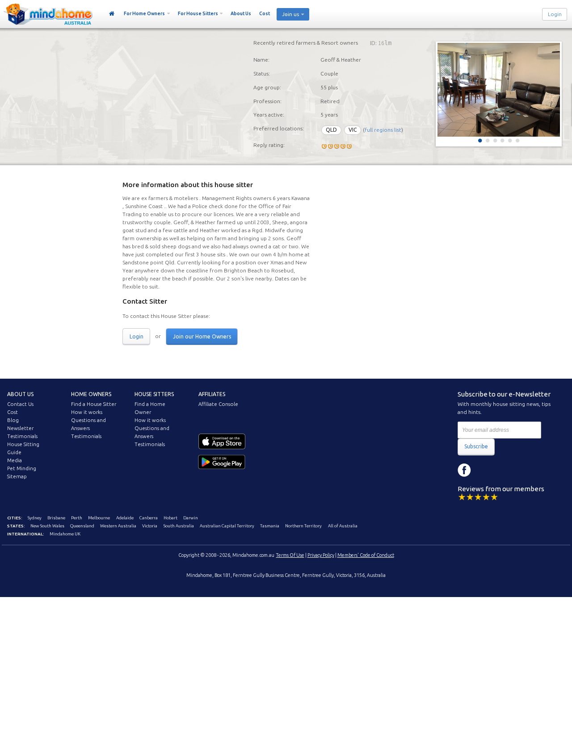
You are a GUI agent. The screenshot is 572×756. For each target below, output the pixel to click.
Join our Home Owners (202, 336)
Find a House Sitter (93, 404)
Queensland (82, 525)
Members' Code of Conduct (365, 555)
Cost (264, 13)
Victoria (149, 525)
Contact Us (20, 404)
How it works (86, 412)
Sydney (35, 517)
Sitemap (17, 476)
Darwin (190, 517)
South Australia (179, 525)
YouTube (504, 470)
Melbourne (99, 517)
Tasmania (269, 525)
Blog (13, 420)
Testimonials (22, 436)
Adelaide (125, 517)
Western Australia (118, 525)
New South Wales (47, 525)
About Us (241, 13)
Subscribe (476, 446)
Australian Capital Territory (227, 525)
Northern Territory (303, 525)
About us (20, 394)
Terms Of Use (290, 555)
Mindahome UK (65, 533)
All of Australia (343, 525)
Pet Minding (21, 468)
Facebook (464, 470)
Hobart (170, 517)
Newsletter (20, 428)
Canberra (148, 517)
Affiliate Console (218, 404)
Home (112, 13)
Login (555, 14)
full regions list (383, 130)
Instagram (484, 470)
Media (14, 460)
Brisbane (56, 517)
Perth (76, 517)
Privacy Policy (320, 555)
